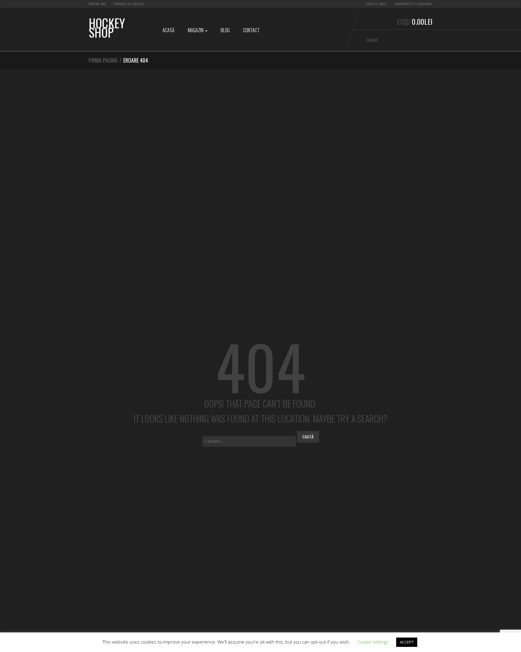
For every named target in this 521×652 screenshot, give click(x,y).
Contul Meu (376, 4)
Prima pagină (103, 60)
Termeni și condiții (128, 4)
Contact (251, 30)
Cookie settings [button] (373, 642)
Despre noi (97, 4)
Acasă (169, 30)
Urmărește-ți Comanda (413, 4)
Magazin (196, 30)
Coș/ (414, 21)
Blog (225, 30)
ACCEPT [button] (407, 642)
